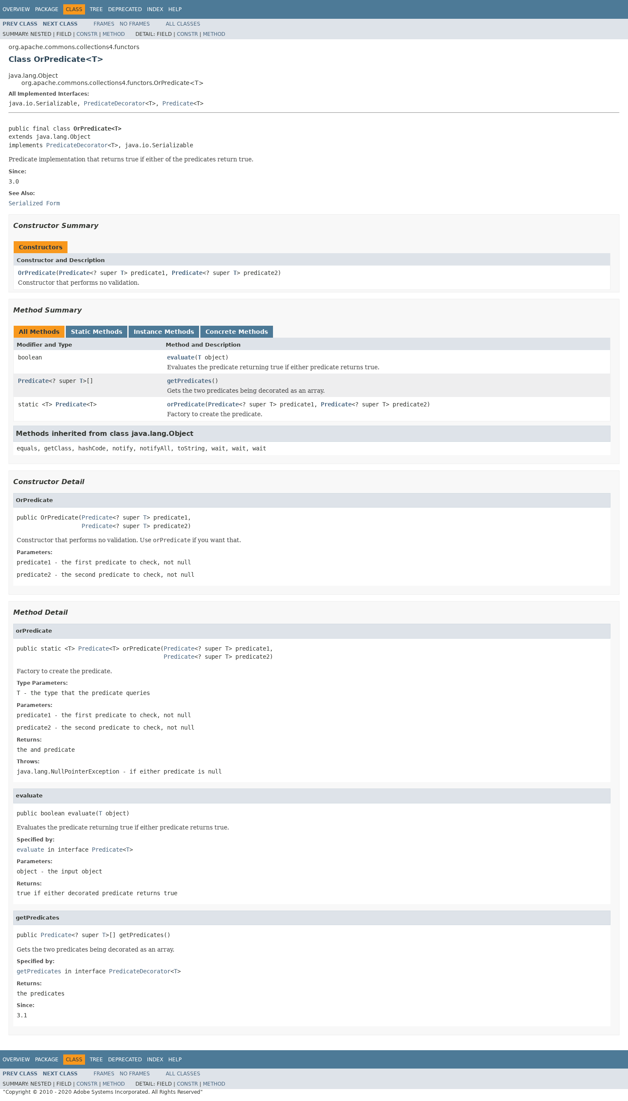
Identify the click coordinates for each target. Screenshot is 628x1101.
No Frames (135, 24)
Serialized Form (34, 203)
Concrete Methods (236, 331)
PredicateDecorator (114, 103)
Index (155, 9)
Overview (16, 9)
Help (175, 9)
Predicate (177, 103)
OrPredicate (37, 272)
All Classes (183, 24)
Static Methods (96, 331)
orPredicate (186, 404)
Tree (96, 9)
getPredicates (189, 380)
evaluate (180, 357)
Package (47, 9)
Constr (86, 34)
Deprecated (125, 9)
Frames (104, 24)
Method (114, 34)
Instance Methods (164, 331)
